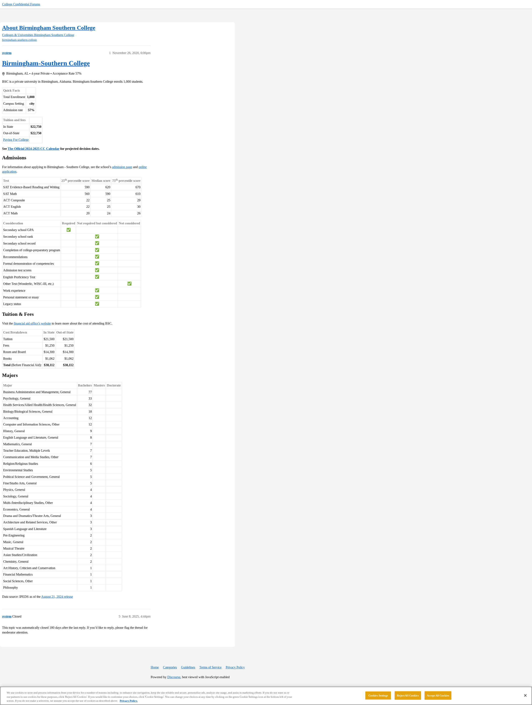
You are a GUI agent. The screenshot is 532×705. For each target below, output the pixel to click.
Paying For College (16, 139)
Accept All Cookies (438, 695)
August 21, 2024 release (57, 596)
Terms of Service (210, 667)
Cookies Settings (378, 695)
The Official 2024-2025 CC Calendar (33, 148)
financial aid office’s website (32, 323)
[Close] (525, 695)
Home (155, 667)
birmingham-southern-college (19, 40)
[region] (266, 696)
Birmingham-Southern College (46, 63)
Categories (170, 667)
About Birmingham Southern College (48, 28)
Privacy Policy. (129, 700)
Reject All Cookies (408, 695)
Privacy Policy (235, 667)
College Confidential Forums (21, 4)
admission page (122, 167)
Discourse (173, 677)
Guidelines (188, 667)
